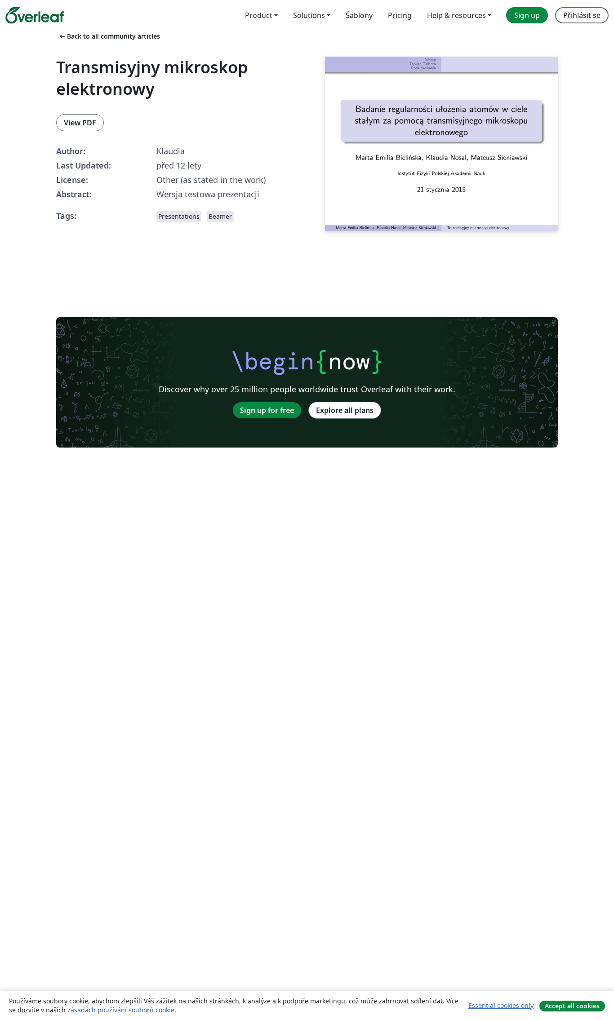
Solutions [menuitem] (309, 15)
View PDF (80, 123)
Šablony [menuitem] (359, 15)
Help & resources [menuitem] (456, 15)
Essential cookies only (501, 1005)
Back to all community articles (109, 36)
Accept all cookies (572, 1006)
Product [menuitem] (258, 15)
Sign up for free (267, 410)
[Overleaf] (34, 15)
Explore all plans (345, 410)
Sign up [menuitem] (527, 15)
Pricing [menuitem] (400, 15)
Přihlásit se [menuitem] (582, 15)
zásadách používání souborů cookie (120, 1010)
